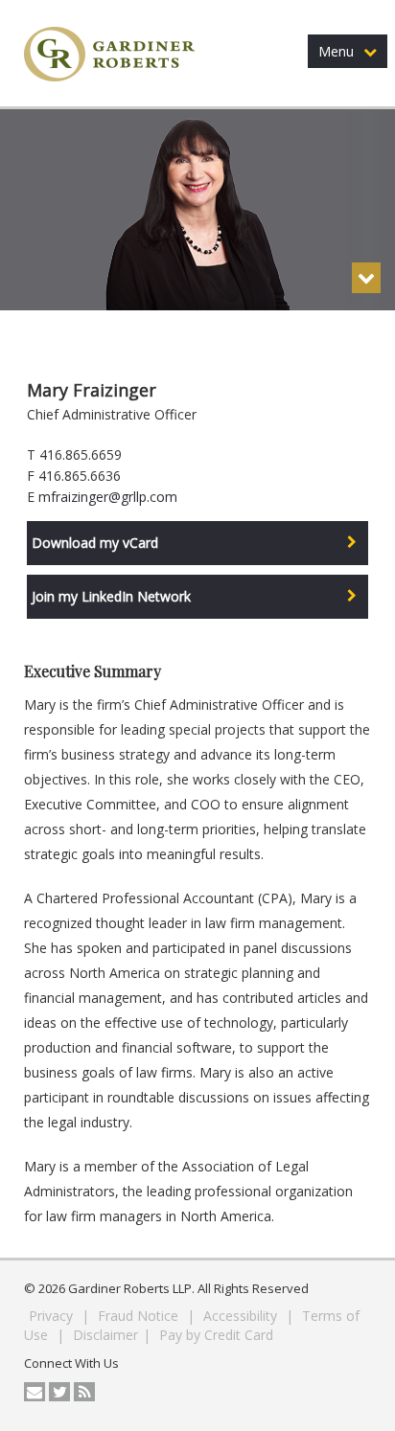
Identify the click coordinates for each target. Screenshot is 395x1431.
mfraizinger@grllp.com (107, 497)
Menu (336, 51)
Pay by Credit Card (216, 1335)
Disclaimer (105, 1335)
